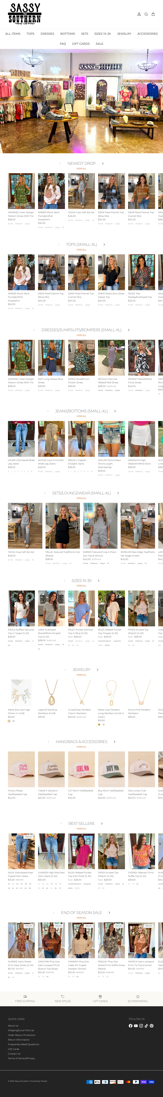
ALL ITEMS (12, 33)
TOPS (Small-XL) (81, 244)
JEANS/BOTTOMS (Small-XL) (81, 411)
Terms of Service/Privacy (21, 1058)
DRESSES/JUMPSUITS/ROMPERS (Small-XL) (81, 330)
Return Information (19, 1039)
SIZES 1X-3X (102, 33)
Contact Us (14, 1053)
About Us (13, 1025)
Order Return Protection (21, 1035)
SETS (84, 33)
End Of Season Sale (81, 912)
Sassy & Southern (21, 1081)
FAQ (63, 44)
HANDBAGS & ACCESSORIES (81, 742)
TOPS (30, 33)
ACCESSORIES (147, 33)
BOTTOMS (67, 33)
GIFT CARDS (81, 44)
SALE (99, 44)
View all (81, 168)
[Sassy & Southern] (24, 14)
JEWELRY (124, 33)
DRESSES (47, 33)
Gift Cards (13, 1049)
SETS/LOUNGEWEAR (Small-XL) (81, 493)
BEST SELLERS (81, 823)
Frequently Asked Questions (23, 1044)
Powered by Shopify (38, 1081)
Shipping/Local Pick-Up (21, 1030)
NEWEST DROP (81, 163)
